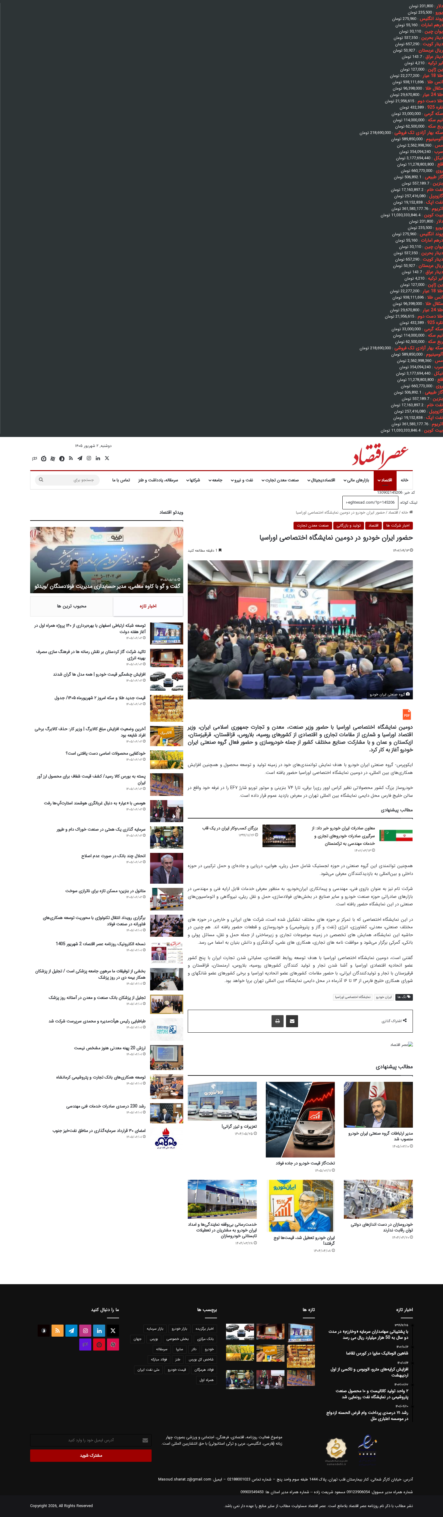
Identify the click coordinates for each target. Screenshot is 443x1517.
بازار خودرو (179, 1329)
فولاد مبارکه (159, 1359)
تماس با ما (121, 480)
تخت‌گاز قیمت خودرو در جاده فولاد (305, 1163)
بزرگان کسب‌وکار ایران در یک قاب (230, 828)
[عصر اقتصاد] (379, 455)
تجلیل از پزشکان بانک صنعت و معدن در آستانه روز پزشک (97, 997)
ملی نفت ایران (148, 1370)
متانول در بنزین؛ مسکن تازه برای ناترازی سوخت (105, 891)
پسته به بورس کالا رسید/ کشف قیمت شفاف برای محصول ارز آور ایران (91, 779)
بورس (154, 1339)
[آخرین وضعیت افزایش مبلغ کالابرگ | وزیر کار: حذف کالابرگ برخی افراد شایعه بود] (166, 736)
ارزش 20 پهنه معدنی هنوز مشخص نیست (110, 1048)
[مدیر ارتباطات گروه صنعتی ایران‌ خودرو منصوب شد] (378, 1105)
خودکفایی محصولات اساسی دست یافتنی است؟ (106, 753)
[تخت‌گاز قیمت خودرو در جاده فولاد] (300, 1120)
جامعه (217, 480)
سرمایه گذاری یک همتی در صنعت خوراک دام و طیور (101, 829)
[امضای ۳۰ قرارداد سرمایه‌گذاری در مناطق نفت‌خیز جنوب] (166, 1139)
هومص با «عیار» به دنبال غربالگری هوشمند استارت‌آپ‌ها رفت (95, 803)
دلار (194, 1349)
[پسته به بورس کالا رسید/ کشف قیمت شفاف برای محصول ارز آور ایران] (166, 784)
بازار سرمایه (155, 1329)
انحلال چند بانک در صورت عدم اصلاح (113, 856)
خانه (404, 480)
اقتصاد (386, 480)
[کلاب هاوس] (34, 459)
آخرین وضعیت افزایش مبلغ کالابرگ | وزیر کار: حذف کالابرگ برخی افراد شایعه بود (90, 732)
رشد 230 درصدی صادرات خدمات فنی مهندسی (106, 1106)
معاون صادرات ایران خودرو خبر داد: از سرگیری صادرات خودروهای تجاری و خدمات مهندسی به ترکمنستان (343, 836)
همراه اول (207, 1380)
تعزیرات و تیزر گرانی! (239, 1126)
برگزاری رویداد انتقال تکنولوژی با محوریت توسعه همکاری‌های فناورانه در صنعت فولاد (94, 920)
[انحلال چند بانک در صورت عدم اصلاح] (166, 868)
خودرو (209, 1349)
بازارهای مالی (358, 480)
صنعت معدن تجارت (282, 480)
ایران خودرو (384, 997)
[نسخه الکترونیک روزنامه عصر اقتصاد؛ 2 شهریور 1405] (166, 952)
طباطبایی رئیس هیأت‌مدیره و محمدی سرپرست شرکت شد (97, 1021)
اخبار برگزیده (205, 1329)
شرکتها (195, 480)
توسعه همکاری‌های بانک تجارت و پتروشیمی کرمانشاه (101, 1077)
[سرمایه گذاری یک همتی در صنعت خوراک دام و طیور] (166, 837)
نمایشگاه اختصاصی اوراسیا (352, 997)
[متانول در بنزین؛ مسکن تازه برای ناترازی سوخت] (166, 899)
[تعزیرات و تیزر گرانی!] (222, 1101)
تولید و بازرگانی (349, 525)
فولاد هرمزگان (204, 1370)
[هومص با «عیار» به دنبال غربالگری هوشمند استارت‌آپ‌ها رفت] (166, 811)
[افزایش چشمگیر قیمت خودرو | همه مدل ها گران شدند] (166, 681)
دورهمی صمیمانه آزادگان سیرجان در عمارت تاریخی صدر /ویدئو (113, 586)
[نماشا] (43, 459)
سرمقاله (162, 1349)
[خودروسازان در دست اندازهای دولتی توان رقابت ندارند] (378, 1199)
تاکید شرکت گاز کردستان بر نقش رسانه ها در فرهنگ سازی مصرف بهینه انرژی (91, 654)
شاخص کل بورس (201, 1359)
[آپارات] (52, 459)
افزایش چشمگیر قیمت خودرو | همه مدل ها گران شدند (99, 674)
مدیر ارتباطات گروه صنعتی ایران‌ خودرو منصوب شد (380, 1136)
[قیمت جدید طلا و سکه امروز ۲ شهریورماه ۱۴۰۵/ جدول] (166, 708)
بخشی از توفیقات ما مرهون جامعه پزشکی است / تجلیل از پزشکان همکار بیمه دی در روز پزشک (90, 974)
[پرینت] (278, 1021)
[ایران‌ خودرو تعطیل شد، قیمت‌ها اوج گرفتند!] (300, 1206)
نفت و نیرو (243, 480)
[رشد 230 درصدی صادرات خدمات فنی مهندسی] (166, 1113)
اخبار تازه (148, 606)
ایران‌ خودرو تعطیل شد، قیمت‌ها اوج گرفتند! (304, 1240)
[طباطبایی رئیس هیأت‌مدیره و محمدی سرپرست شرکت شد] (166, 1029)
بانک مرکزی (205, 1339)
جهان (137, 1339)
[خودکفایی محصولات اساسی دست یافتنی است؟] (166, 759)
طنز (177, 1359)
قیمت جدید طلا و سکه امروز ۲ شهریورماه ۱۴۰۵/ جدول (100, 698)
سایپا (179, 1349)
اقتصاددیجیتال (323, 480)
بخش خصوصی (177, 1339)
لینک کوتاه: (407, 502)
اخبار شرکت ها (398, 525)
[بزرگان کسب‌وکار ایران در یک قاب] (279, 836)
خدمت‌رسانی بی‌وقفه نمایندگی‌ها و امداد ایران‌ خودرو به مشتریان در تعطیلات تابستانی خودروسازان (222, 1230)
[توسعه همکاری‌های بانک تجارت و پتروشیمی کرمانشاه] (166, 1086)
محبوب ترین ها (71, 606)
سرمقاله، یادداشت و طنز (158, 480)
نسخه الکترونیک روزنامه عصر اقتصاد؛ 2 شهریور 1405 (101, 944)
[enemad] (368, 1465)
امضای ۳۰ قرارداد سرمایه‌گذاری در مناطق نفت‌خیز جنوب (99, 1130)
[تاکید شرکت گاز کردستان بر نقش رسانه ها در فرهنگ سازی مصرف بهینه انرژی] (166, 658)
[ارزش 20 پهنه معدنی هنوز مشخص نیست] (166, 1057)
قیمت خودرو (177, 1370)
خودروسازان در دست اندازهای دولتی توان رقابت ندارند (382, 1227)
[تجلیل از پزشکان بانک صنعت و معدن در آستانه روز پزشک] (166, 1004)
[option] (106, 560)
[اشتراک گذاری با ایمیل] (292, 1021)
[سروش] (61, 459)
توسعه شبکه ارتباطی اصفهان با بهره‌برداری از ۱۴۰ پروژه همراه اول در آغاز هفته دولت (90, 628)
